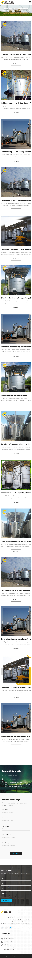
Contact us (5, 933)
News (7, 10)
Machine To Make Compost (16, 10)
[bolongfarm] (9, 2)
